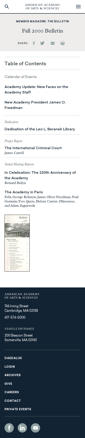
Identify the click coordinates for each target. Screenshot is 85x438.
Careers (12, 392)
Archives (13, 375)
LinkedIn (22, 428)
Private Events (18, 409)
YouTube (35, 428)
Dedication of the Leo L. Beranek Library (40, 129)
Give (8, 384)
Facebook (9, 428)
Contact (13, 401)
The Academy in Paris (24, 192)
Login (10, 367)
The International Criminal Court (33, 148)
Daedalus (13, 358)
